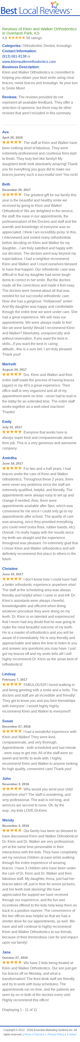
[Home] (36, 13)
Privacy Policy (56, 1034)
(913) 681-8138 (14, 56)
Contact (71, 1034)
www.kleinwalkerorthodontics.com (29, 62)
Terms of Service (34, 1034)
